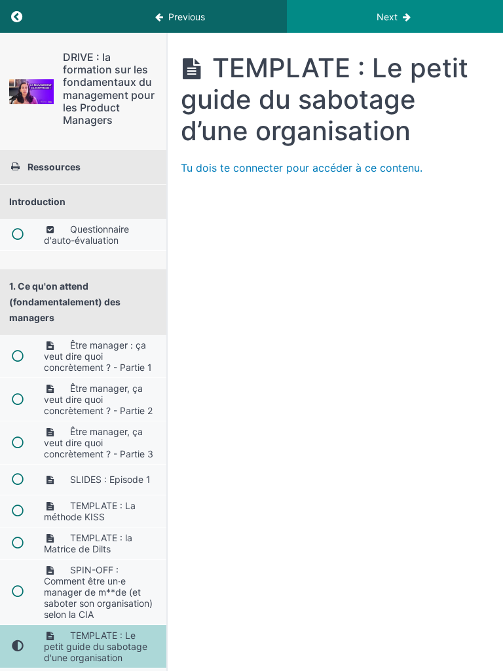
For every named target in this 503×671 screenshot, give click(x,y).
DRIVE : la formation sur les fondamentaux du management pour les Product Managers (109, 88)
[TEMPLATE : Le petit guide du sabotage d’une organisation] (31, 91)
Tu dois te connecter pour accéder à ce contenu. (301, 167)
